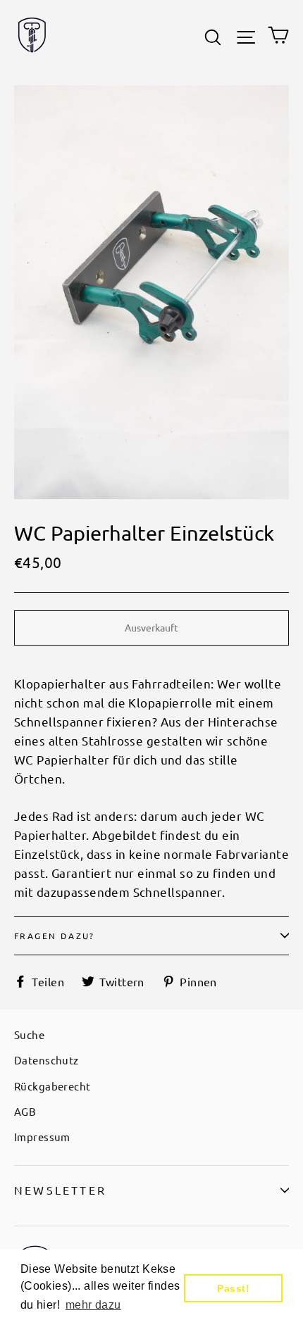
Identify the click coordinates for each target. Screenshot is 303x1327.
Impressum (42, 1136)
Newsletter (60, 1190)
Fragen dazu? (54, 935)
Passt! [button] (233, 1288)
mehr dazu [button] (93, 1305)
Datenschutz (46, 1060)
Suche (29, 1034)
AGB (25, 1111)
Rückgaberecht (52, 1086)
